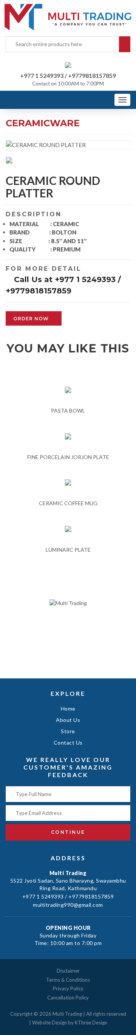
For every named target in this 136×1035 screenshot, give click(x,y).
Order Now (31, 318)
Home (68, 708)
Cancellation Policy (68, 998)
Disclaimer (68, 971)
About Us (68, 720)
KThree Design (91, 1022)
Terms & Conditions (68, 980)
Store (68, 731)
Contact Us (68, 742)
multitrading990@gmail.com (68, 905)
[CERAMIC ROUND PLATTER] (10, 161)
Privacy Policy (68, 988)
